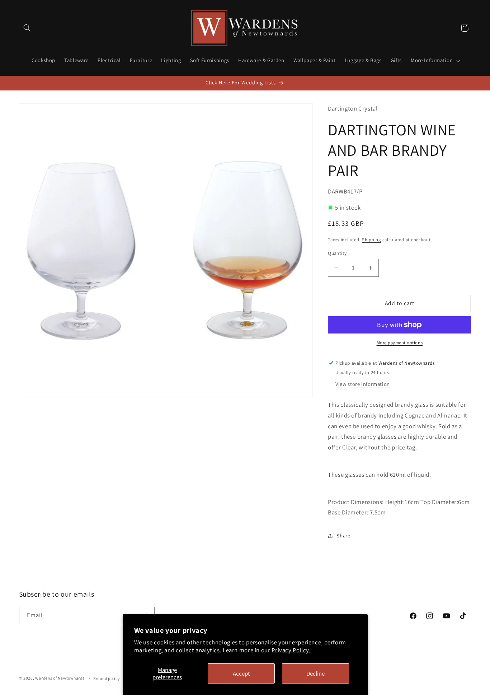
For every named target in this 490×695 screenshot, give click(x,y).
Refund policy (106, 678)
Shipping (371, 240)
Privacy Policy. (291, 650)
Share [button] (343, 535)
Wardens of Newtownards (59, 678)
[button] (27, 28)
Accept (241, 673)
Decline (315, 673)
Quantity (337, 253)
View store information (362, 384)
